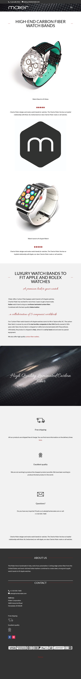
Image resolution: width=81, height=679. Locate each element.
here (40, 440)
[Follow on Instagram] (13, 637)
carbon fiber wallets (32, 336)
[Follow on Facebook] (9, 637)
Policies (40, 657)
